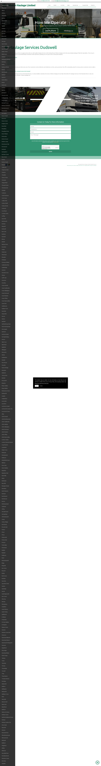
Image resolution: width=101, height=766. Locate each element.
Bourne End (4, 110)
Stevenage (4, 650)
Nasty (3, 478)
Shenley (3, 601)
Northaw (4, 493)
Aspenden (4, 36)
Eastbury (4, 234)
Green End (4, 303)
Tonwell (3, 671)
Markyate (4, 452)
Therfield (4, 663)
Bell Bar (3, 87)
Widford (3, 742)
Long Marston (5, 444)
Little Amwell (5, 416)
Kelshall (3, 378)
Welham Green (5, 714)
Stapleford (4, 647)
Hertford (4, 331)
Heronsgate (4, 329)
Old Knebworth (5, 516)
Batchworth (4, 72)
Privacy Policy (52, 381)
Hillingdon (4, 349)
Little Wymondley (6, 437)
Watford (3, 709)
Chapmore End (5, 169)
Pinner (3, 532)
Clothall (3, 190)
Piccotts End (4, 527)
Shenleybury (4, 604)
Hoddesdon (4, 357)
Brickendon (4, 136)
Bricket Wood (5, 139)
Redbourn (4, 555)
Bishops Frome (5, 103)
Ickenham (4, 370)
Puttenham (4, 547)
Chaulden (4, 174)
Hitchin (3, 354)
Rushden (4, 578)
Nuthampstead (5, 503)
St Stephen (4, 624)
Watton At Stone (5, 712)
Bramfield (4, 126)
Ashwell (3, 33)
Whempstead (5, 737)
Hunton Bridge (5, 367)
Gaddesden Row (5, 264)
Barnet (3, 69)
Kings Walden (5, 388)
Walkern (3, 686)
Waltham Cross (5, 694)
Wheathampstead (6, 735)
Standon (3, 629)
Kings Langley (5, 385)
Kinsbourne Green (6, 390)
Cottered (4, 208)
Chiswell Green (5, 185)
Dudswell (4, 228)
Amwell (3, 18)
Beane (3, 82)
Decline (41, 385)
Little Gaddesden (5, 421)
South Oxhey (5, 611)
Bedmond (4, 85)
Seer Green (4, 596)
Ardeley (3, 28)
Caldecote (4, 167)
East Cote (4, 231)
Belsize (3, 90)
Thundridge (4, 668)
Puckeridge (4, 545)
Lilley (3, 414)
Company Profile (85, 5)
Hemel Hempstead (6, 326)
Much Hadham (5, 467)
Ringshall (4, 565)
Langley (3, 396)
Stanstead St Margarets (7, 642)
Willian (3, 748)
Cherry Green (5, 177)
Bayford (3, 77)
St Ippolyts (4, 619)
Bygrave (3, 164)
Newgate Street (5, 485)
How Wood (4, 362)
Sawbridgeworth (5, 593)
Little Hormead (5, 429)
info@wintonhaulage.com (62, 1)
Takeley (3, 658)
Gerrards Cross (5, 272)
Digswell (4, 226)
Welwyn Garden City (6, 722)
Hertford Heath (5, 334)
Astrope (3, 41)
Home (49, 5)
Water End (4, 704)
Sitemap (95, 165)
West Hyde (4, 725)
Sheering (4, 599)
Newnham (4, 488)
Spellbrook (4, 614)
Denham (3, 223)
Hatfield (3, 321)
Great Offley (5, 298)
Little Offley (4, 434)
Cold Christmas (5, 195)
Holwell (3, 360)
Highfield (4, 347)
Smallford (4, 606)
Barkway (4, 61)
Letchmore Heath (6, 406)
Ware (3, 696)
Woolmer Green (5, 758)
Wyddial (3, 763)
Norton (3, 501)
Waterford (4, 706)
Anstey (3, 23)
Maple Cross (4, 449)
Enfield (3, 241)
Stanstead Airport (6, 640)
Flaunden (4, 257)
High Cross (4, 342)
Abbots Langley (5, 5)
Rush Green (4, 575)
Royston (4, 570)
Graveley (4, 282)
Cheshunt (4, 180)
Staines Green (5, 627)
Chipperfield (4, 182)
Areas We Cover (75, 5)
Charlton (4, 172)
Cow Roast (4, 210)
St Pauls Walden (5, 622)
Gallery (68, 5)
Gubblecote (4, 306)
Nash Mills (4, 475)
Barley (3, 64)
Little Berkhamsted (6, 419)
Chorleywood (5, 187)
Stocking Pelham (5, 653)
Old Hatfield (4, 514)
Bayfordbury (4, 79)
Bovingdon (4, 113)
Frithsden (4, 259)
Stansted (4, 645)
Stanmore (4, 635)
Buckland (4, 149)
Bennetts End (5, 95)
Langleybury (4, 398)
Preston (3, 542)
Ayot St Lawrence (6, 46)
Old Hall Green (5, 511)
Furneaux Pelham (5, 262)
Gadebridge (4, 267)
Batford (3, 74)
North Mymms (5, 491)
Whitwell (4, 740)
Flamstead (4, 254)
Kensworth (4, 380)
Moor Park (4, 465)
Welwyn (3, 719)
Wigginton (4, 745)
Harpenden (4, 313)
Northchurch (4, 496)
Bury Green (4, 157)
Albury (3, 10)
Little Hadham (5, 424)
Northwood (4, 498)
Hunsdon (4, 365)
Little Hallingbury (5, 426)
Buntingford (4, 151)
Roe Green (4, 568)
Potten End (4, 537)
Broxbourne (4, 146)
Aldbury (3, 13)
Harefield (4, 311)
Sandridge (4, 588)
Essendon (4, 246)
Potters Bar (4, 539)
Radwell (3, 552)
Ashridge (4, 31)
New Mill (4, 483)
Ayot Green (4, 43)
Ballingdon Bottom (6, 59)
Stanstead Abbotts (6, 637)
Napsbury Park (5, 473)
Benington (4, 92)
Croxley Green (5, 213)
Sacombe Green (5, 583)
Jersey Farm (4, 375)
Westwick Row (5, 732)
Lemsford (4, 403)
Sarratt (3, 591)
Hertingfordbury (5, 336)
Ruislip (3, 573)
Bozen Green (5, 121)
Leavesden (4, 401)
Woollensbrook (5, 755)
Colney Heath (5, 203)
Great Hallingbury (6, 290)
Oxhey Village (5, 521)
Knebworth (4, 393)
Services (55, 5)
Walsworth (4, 691)
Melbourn (4, 457)
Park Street (4, 524)
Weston (3, 730)
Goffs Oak (4, 277)
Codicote (4, 193)
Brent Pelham (5, 133)
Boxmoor (4, 118)
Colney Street (5, 205)
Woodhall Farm (5, 753)
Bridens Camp (5, 141)
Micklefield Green (6, 460)
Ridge (3, 563)
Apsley (3, 25)
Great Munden (5, 295)
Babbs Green (5, 51)
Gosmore (4, 280)
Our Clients (62, 5)
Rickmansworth (5, 560)
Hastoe (3, 318)
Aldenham (4, 15)
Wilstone (4, 750)
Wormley (4, 760)
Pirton (3, 534)
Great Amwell (5, 285)
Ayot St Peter (5, 49)
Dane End (4, 218)
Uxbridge (4, 681)
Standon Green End (6, 632)
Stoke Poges (5, 655)
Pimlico (3, 529)
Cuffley (3, 216)
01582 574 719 (45, 1)
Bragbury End (5, 123)
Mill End (3, 462)
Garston (3, 270)
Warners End (4, 701)
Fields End (4, 252)
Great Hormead (5, 293)
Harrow (3, 316)
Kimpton (4, 383)
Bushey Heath (5, 162)
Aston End (4, 38)
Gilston (3, 275)
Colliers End (4, 200)
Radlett (3, 550)
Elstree (3, 239)
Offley (3, 509)
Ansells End (4, 20)
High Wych (4, 344)
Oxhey (3, 519)
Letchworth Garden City (7, 408)
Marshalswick (5, 455)
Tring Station (5, 676)
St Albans (4, 617)
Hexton (3, 339)
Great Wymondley (6, 300)
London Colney (5, 439)
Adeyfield (4, 7)
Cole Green (4, 198)
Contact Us (93, 5)
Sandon (3, 586)
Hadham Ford (5, 308)
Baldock (3, 56)
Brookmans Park (5, 144)
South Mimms (5, 609)
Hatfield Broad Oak (6, 324)
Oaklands (4, 506)
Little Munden (5, 431)
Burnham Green (5, 154)
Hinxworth (4, 352)
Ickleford (4, 372)
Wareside (4, 699)
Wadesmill (4, 683)
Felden (3, 249)
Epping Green (5, 244)
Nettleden (4, 480)
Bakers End (4, 54)
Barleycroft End (5, 67)
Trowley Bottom (5, 678)
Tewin (3, 660)
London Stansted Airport (7, 442)
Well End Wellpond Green (7, 717)
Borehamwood (5, 108)
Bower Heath (5, 115)
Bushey (3, 159)
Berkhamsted (5, 97)
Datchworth (4, 221)
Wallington (4, 689)
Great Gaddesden (6, 288)
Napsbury (4, 470)
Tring (3, 673)
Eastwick (4, 236)
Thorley (3, 665)
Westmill (4, 727)
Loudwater (4, 447)
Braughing (4, 128)
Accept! (36, 385)
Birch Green (4, 100)
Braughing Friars (5, 131)
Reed (3, 557)
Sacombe (4, 581)
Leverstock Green (6, 411)
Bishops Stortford (6, 105)
